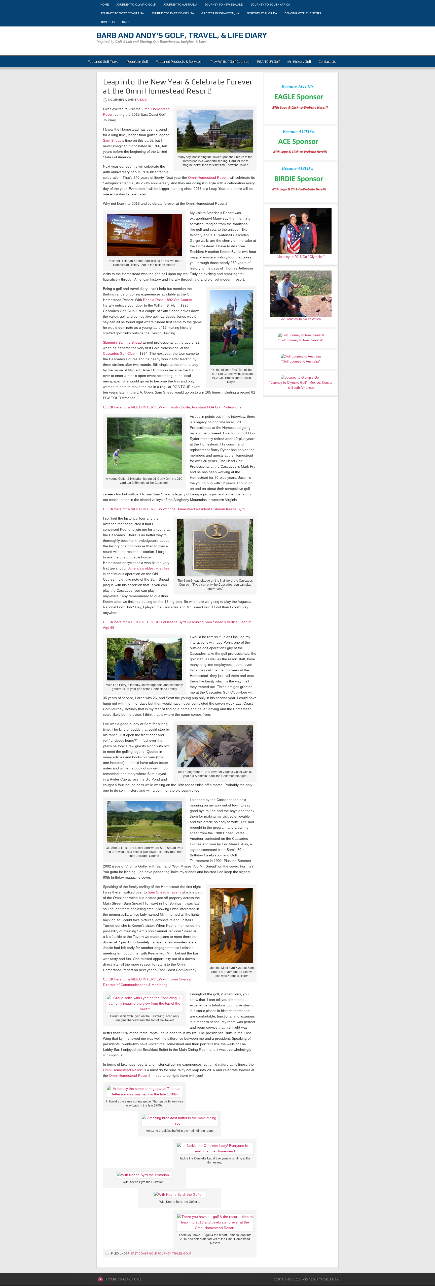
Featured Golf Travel (103, 61)
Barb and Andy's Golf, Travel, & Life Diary (182, 35)
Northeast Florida (262, 13)
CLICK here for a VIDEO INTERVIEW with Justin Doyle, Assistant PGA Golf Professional (172, 407)
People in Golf (137, 61)
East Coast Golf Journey (151, 1253)
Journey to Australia (180, 4)
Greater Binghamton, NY (220, 13)
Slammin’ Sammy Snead (122, 342)
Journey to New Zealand (224, 4)
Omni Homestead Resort (208, 177)
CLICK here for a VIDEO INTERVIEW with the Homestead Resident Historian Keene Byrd (174, 509)
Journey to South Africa (270, 4)
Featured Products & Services (179, 61)
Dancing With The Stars (302, 13)
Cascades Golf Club (119, 353)
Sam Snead (112, 140)
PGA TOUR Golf (268, 61)
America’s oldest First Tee (148, 568)
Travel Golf (181, 1253)
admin (142, 99)
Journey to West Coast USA (122, 13)
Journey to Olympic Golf (136, 4)
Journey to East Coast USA (172, 13)
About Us (107, 22)
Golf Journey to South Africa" (300, 319)
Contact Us (327, 61)
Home (104, 4)
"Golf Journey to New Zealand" (300, 340)
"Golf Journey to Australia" (300, 361)
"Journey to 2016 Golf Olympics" (301, 257)
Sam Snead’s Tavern (164, 892)
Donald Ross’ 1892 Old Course (167, 300)
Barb (125, 22)
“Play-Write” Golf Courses (229, 61)
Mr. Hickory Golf (299, 61)
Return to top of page (123, 1279)
